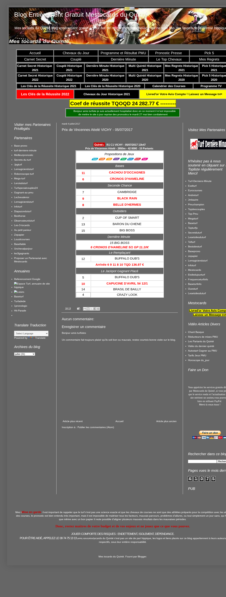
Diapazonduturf (22, 211)
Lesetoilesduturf (197, 237)
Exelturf (192, 185)
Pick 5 (209, 53)
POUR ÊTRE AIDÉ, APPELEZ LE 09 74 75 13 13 (57, 538)
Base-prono (20, 145)
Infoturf (18, 206)
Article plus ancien (166, 421)
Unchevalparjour (23, 248)
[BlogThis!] (88, 309)
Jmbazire (193, 199)
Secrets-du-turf (22, 159)
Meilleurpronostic (23, 155)
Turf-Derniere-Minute (200, 181)
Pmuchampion (196, 204)
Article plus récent (73, 421)
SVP (184, 94)
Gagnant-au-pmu (23, 192)
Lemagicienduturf (24, 169)
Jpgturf (18, 164)
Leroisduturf (21, 183)
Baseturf (18, 296)
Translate (40, 337)
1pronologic (20, 305)
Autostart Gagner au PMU (202, 350)
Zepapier (19, 234)
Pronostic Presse (169, 53)
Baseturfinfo (194, 284)
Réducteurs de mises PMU (203, 336)
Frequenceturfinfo (198, 279)
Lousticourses (22, 239)
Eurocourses (195, 190)
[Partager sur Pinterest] (98, 309)
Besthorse (19, 215)
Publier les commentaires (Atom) (96, 427)
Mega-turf (19, 178)
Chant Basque (196, 332)
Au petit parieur (22, 230)
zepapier (193, 256)
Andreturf (193, 195)
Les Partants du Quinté (201, 341)
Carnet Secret (35, 59)
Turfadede (20, 301)
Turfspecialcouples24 (26, 188)
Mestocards (194, 270)
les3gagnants (21, 253)
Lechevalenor (21, 197)
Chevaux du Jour (76, 53)
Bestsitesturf (195, 246)
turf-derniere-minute (25, 150)
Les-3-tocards (22, 225)
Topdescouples (196, 209)
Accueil (35, 53)
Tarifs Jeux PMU (197, 355)
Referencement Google (27, 279)
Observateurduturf (24, 220)
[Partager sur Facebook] (95, 309)
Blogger (142, 556)
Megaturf (193, 218)
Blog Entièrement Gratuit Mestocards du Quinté (81, 14)
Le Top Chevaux (169, 59)
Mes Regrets (209, 59)
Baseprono (194, 251)
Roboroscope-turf (24, 173)
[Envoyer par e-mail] (85, 309)
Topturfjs (193, 227)
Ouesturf (193, 288)
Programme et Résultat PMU (123, 53)
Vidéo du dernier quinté (201, 346)
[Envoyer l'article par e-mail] (78, 308)
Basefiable (20, 244)
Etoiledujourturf (196, 274)
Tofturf (191, 242)
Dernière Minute (123, 59)
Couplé (75, 59)
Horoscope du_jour (198, 360)
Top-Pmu (193, 213)
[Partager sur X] (91, 309)
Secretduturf (195, 232)
